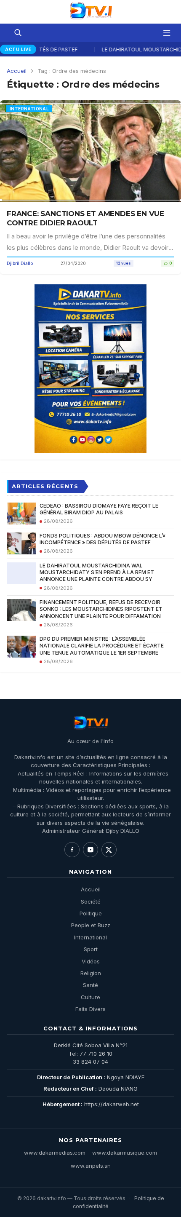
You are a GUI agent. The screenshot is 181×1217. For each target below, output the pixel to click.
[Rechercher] (17, 32)
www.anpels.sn (91, 1165)
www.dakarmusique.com (124, 1152)
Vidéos (91, 961)
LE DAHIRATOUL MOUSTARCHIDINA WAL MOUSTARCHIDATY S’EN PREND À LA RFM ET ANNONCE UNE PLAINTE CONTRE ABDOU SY (97, 572)
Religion (90, 973)
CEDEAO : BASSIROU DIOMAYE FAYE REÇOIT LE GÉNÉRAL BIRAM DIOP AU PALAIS (99, 509)
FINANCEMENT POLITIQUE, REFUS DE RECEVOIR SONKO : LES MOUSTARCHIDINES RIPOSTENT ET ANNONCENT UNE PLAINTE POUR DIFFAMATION (101, 609)
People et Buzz (90, 925)
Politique (91, 913)
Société (91, 901)
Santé (90, 985)
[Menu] (166, 32)
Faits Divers (90, 1009)
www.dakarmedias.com (54, 1152)
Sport (91, 949)
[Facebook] (72, 849)
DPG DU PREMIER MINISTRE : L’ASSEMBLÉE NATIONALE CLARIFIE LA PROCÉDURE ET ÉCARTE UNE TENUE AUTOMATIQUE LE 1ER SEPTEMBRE (102, 645)
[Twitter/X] (109, 849)
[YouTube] (90, 849)
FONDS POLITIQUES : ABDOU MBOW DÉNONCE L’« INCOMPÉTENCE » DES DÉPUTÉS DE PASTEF (102, 539)
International (90, 937)
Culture (90, 997)
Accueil (17, 70)
